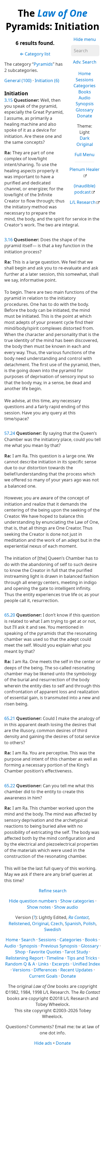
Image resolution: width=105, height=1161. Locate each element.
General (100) (18, 80)
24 (12, 433)
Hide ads (43, 1043)
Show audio (66, 907)
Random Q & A (20, 964)
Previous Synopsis (59, 946)
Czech (57, 923)
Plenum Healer (84, 169)
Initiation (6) (47, 80)
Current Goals (43, 976)
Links (43, 964)
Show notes (39, 907)
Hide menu (85, 39)
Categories (85, 86)
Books (84, 92)
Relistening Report (24, 958)
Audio (84, 98)
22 (12, 786)
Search (28, 940)
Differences (45, 970)
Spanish (73, 923)
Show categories (77, 901)
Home (84, 73)
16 (10, 240)
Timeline (55, 958)
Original (84, 144)
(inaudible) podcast (84, 189)
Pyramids (43, 64)
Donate (84, 116)
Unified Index (86, 964)
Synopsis (85, 104)
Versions (21, 970)
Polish (89, 923)
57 (6, 433)
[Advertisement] (52, 1103)
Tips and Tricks (82, 958)
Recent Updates (76, 970)
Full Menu (84, 155)
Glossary (84, 110)
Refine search (52, 891)
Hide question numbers (33, 901)
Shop (20, 952)
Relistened (19, 923)
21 (12, 718)
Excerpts (60, 964)
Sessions (84, 80)
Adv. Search (84, 62)
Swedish (52, 929)
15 (10, 100)
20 (12, 615)
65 (6, 615)
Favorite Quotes (45, 952)
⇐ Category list (35, 54)
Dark (85, 138)
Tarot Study (76, 952)
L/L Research (83, 202)
